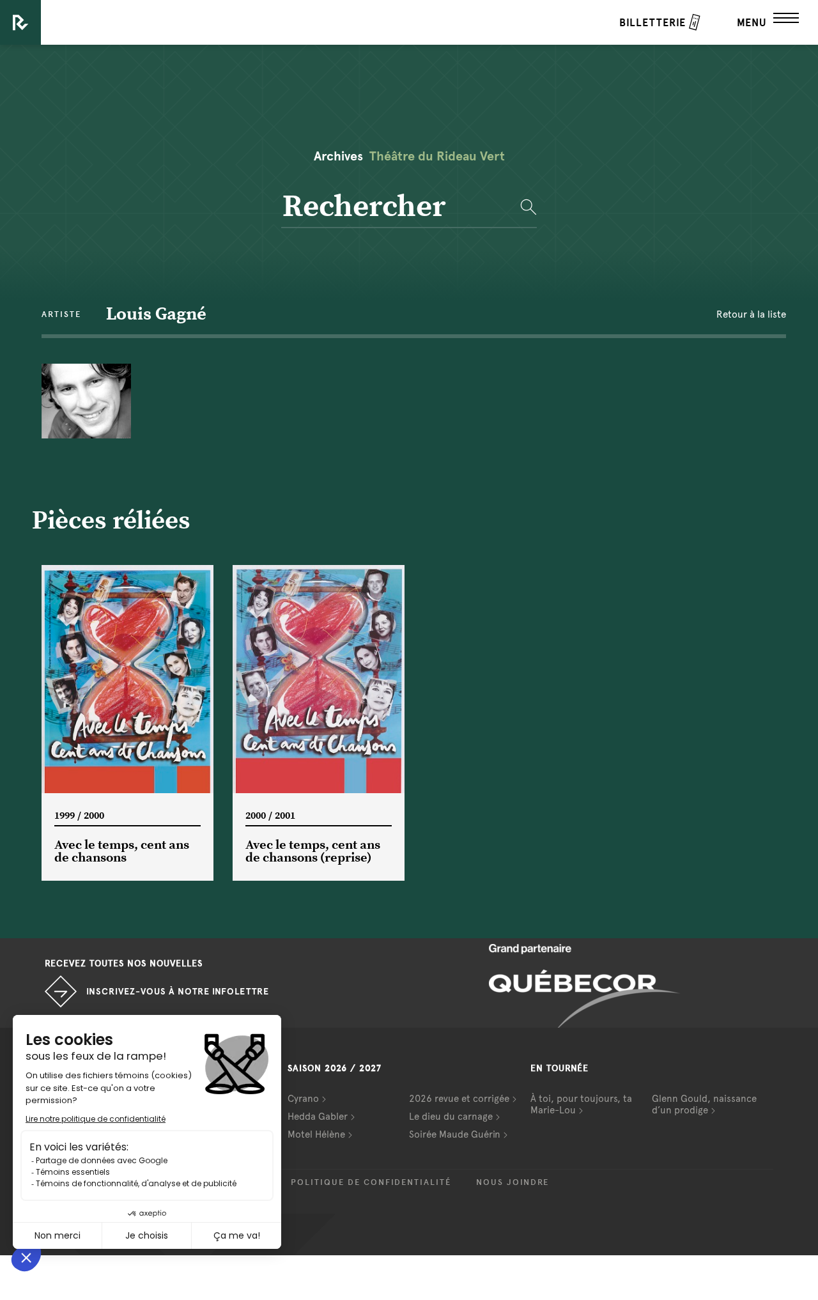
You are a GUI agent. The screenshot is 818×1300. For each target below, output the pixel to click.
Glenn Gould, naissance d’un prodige (704, 1104)
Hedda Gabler (318, 1116)
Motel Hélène (316, 1134)
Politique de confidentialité (371, 1182)
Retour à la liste (751, 314)
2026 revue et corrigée (459, 1098)
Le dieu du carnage (451, 1116)
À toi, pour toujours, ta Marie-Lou (581, 1104)
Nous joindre (512, 1182)
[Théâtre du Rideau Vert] (20, 22)
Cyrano (303, 1098)
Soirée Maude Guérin (454, 1134)
